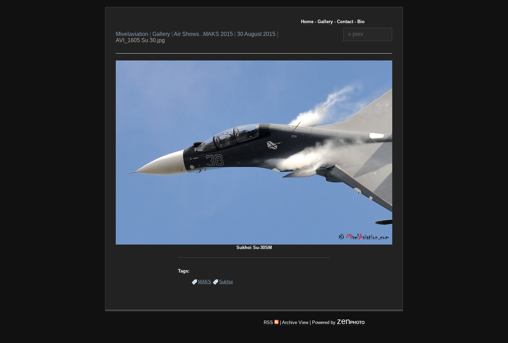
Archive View (295, 322)
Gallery (325, 21)
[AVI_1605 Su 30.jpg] (254, 243)
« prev (355, 34)
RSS (269, 322)
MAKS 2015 (218, 34)
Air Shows (186, 34)
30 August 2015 (256, 34)
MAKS (204, 281)
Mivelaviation (132, 34)
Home (307, 21)
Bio (361, 21)
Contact (345, 21)
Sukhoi (226, 281)
